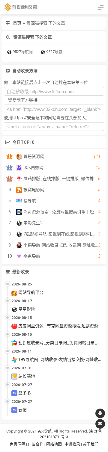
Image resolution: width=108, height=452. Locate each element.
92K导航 (45, 431)
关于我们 (90, 444)
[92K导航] (21, 7)
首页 (17, 23)
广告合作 (36, 444)
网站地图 (54, 444)
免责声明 (17, 444)
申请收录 (72, 444)
